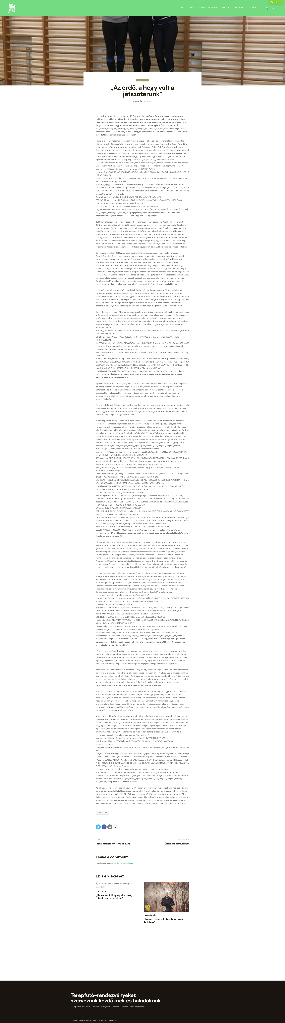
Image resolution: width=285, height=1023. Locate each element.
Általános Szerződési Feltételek (124, 1007)
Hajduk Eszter (102, 813)
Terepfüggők (142, 80)
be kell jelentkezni (125, 863)
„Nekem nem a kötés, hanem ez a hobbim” (164, 921)
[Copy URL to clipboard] (115, 826)
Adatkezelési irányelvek (100, 1007)
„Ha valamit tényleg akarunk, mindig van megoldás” (114, 897)
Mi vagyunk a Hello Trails (80, 1007)
